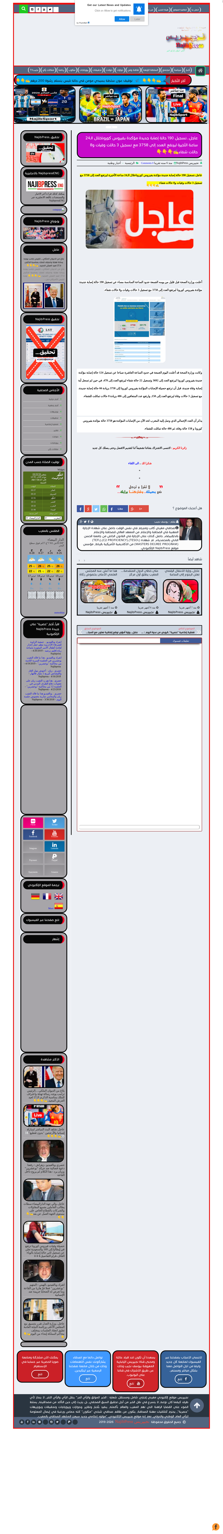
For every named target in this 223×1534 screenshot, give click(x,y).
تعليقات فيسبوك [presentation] (181, 641)
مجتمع (166, 70)
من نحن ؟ (148, 9)
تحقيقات (97, 70)
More (50, 908)
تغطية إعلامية (51, 424)
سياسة (177, 70)
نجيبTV (34, 70)
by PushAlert (82, 22)
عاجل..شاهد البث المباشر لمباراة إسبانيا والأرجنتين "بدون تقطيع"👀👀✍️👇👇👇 (110, 118)
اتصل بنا (195, 9)
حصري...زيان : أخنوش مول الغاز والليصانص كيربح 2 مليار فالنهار (45, 672)
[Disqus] (139, 688)
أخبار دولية (53, 399)
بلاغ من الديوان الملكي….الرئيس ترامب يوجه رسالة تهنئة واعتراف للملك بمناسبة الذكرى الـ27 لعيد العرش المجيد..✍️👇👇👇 (44, 262)
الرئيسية (129, 162)
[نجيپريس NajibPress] (183, 53)
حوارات (120, 70)
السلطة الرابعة (150, 70)
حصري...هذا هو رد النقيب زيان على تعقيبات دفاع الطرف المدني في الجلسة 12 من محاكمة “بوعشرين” (43, 683)
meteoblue (59, 612)
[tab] (180, 641)
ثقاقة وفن (133, 70)
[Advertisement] (79, 40)
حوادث (109, 70)
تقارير (55, 430)
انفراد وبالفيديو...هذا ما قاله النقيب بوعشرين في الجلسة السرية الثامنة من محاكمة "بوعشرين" (43, 660)
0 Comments (147, 163)
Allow (122, 19)
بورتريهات (54, 411)
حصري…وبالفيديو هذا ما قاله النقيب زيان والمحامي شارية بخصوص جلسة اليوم (42, 696)
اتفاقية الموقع (180, 9)
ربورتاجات (84, 70)
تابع (180, 1379)
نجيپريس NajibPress (132, 1421)
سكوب (71, 70)
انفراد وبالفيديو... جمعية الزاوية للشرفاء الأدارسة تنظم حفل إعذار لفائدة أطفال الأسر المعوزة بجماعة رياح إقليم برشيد (43, 646)
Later (137, 19)
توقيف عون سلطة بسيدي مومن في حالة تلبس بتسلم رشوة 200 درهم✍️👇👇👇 (132, 81)
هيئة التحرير (163, 9)
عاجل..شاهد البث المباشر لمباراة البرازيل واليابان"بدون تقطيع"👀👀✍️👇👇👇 (44, 118)
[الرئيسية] (200, 71)
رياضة (61, 70)
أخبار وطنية (114, 162)
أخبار (188, 70)
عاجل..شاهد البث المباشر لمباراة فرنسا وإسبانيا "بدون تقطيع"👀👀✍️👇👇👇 (177, 118)
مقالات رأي (48, 70)
